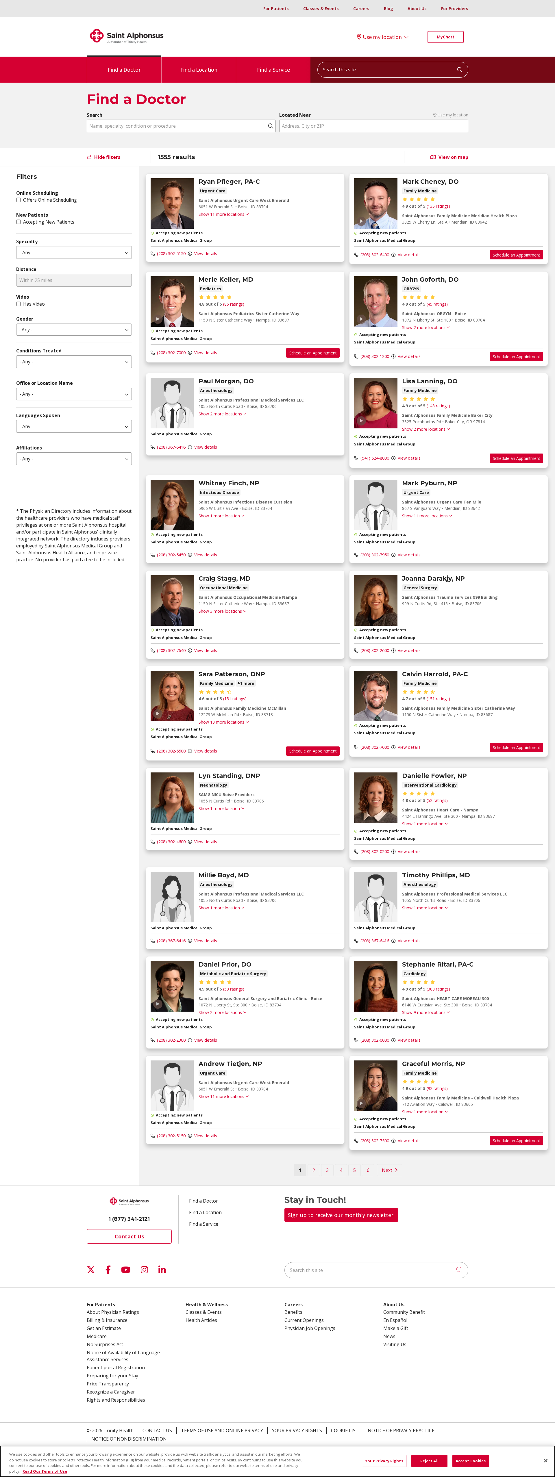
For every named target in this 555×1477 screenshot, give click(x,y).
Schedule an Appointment (516, 255)
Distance (26, 269)
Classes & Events (321, 8)
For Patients (276, 8)
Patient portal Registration (116, 1367)
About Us (417, 8)
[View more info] (172, 227)
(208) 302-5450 (171, 555)
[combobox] (392, 70)
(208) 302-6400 (374, 254)
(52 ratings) (437, 800)
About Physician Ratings (113, 1312)
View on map (452, 157)
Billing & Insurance (107, 1320)
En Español (395, 1320)
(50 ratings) (233, 989)
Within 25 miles (35, 280)
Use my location (382, 37)
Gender (24, 319)
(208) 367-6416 (171, 447)
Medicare (97, 1336)
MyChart (445, 37)
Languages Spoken (38, 415)
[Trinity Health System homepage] (126, 46)
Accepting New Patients (48, 222)
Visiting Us (394, 1344)
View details (205, 253)
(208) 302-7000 (171, 352)
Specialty (27, 241)
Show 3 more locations (220, 611)
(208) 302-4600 (171, 841)
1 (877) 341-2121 (129, 1219)
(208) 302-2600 (374, 650)
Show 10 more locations (221, 722)
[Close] (545, 1460)
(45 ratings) (437, 304)
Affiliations (29, 448)
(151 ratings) (235, 698)
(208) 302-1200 (374, 356)
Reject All (429, 1460)
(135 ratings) (438, 206)
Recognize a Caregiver (111, 1392)
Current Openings (304, 1320)
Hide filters (106, 157)
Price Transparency (108, 1384)
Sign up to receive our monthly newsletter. (341, 1215)
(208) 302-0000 (374, 1040)
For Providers (454, 8)
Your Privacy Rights (297, 1430)
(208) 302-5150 (171, 253)
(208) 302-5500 (171, 751)
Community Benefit (404, 1312)
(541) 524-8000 (374, 458)
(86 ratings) (233, 304)
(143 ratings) (438, 405)
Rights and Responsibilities (116, 1400)
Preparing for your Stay (112, 1375)
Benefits (293, 1312)
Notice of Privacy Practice (401, 1430)
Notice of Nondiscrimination (129, 1439)
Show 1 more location (219, 516)
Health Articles (201, 1320)
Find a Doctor (124, 69)
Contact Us (129, 1236)
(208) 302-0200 (374, 851)
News (389, 1336)
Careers (361, 8)
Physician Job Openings (309, 1328)
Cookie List (345, 1430)
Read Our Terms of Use (45, 1471)
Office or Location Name (44, 383)
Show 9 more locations (423, 1012)
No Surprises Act (105, 1344)
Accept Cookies (471, 1460)
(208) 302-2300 (171, 1040)
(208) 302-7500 (374, 1140)
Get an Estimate (104, 1328)
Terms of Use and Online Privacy (222, 1430)
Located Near (295, 115)
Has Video (34, 304)
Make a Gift (395, 1328)
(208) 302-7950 (374, 555)
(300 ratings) (438, 989)
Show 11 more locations (221, 214)
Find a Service (273, 69)
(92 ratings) (437, 1088)
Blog (388, 8)
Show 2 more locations (423, 327)
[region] (347, 676)
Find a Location (198, 69)
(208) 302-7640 (171, 650)
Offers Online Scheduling (50, 200)
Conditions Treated (39, 351)
